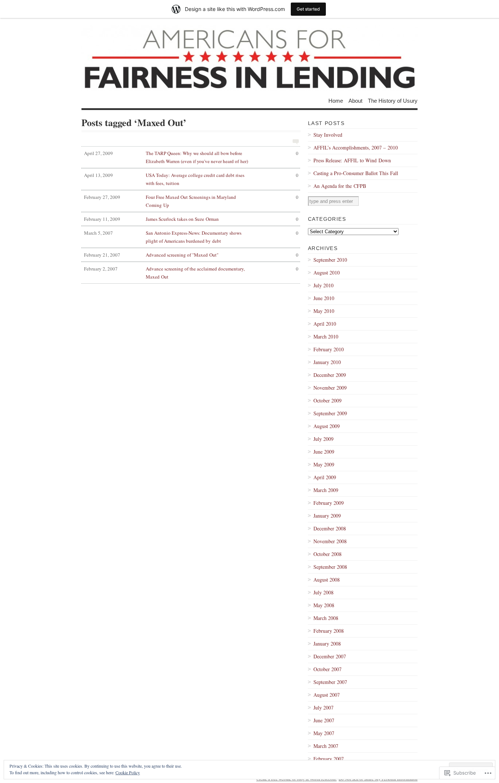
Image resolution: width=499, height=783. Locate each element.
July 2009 (323, 438)
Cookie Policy (127, 772)
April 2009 (324, 477)
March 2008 (325, 617)
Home (335, 100)
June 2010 (323, 298)
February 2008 (328, 630)
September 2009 (330, 413)
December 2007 (329, 656)
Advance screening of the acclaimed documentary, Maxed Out (191, 272)
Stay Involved (327, 134)
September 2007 (330, 681)
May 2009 (323, 464)
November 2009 (330, 387)
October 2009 (327, 400)
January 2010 (327, 362)
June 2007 (323, 720)
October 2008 (327, 554)
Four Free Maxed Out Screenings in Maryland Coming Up (191, 201)
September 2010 (330, 259)
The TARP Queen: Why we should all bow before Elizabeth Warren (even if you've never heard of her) (191, 157)
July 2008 (323, 592)
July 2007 (323, 707)
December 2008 (329, 528)
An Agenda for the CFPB (339, 185)
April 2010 (324, 323)
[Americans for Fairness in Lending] (249, 58)
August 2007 (326, 694)
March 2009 (325, 490)
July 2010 (323, 285)
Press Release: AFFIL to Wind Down (352, 160)
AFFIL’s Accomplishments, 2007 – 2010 (355, 147)
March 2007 (325, 745)
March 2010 (325, 336)
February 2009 (328, 502)
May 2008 (323, 605)
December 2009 (329, 374)
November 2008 (330, 541)
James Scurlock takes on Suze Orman (191, 219)
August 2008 (326, 579)
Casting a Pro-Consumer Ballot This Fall (355, 173)
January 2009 (327, 515)
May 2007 (323, 733)
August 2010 (326, 272)
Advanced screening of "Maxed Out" (191, 254)
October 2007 (327, 669)
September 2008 (330, 566)
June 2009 (323, 451)
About (355, 100)
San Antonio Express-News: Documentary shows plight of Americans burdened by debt (191, 237)
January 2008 (327, 643)
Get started (308, 9)
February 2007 (328, 758)
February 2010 (328, 349)
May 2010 (323, 310)
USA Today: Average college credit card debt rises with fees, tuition (191, 179)
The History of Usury (393, 100)
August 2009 (326, 426)
